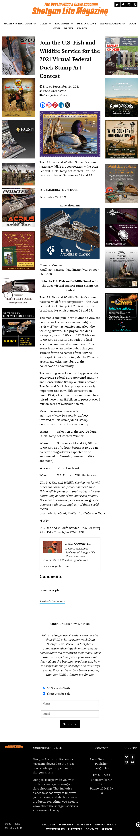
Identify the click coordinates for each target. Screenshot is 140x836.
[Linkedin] (61, 105)
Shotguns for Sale (58, 694)
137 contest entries (62, 326)
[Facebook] (42, 105)
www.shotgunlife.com (56, 566)
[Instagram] (49, 105)
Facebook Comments (52, 601)
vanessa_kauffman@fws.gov (72, 270)
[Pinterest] (55, 105)
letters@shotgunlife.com (74, 560)
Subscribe (70, 724)
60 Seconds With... (59, 688)
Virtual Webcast (68, 468)
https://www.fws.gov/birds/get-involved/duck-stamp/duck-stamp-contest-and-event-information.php (64, 420)
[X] (67, 105)
